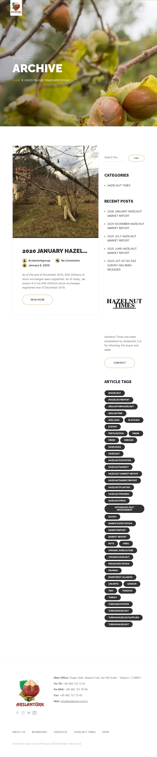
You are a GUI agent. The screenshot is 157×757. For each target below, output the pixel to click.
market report (117, 536)
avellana (113, 420)
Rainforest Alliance (120, 577)
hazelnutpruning (118, 494)
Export (112, 426)
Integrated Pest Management (124, 508)
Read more (38, 299)
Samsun (132, 583)
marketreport (117, 530)
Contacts (60, 731)
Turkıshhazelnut (118, 624)
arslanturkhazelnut (121, 406)
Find (136, 158)
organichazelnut (118, 557)
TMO (110, 590)
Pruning (113, 570)
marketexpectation (120, 523)
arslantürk (115, 413)
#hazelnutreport (118, 399)
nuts (111, 543)
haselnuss (114, 447)
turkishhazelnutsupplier (123, 617)
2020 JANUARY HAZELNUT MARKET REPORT (83, 251)
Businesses (39, 731)
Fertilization (116, 433)
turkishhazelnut (118, 610)
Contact (120, 362)
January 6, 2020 (39, 265)
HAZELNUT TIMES (118, 185)
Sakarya (113, 583)
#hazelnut (114, 393)
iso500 (112, 516)
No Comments (70, 260)
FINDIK (135, 433)
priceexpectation (118, 563)
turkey (112, 597)
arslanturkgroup (39, 260)
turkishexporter (118, 604)
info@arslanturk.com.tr (74, 701)
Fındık (111, 440)
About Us (18, 731)
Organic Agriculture (120, 550)
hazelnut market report (123, 473)
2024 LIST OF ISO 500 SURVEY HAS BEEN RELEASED (121, 265)
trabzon (127, 590)
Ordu (126, 543)
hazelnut (114, 453)
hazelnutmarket (118, 467)
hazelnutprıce (117, 500)
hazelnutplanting (119, 487)
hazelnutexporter (119, 460)
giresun (128, 440)
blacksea (134, 420)
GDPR (105, 731)
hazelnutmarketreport (122, 480)
